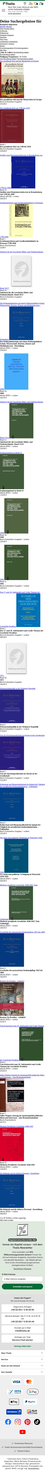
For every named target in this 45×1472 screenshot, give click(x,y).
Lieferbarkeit (4, 42)
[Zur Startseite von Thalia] (14, 3)
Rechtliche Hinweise (22, 1269)
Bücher (3, 27)
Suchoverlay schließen (22, 9)
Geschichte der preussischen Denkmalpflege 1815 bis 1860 (22, 932)
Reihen (2, 46)
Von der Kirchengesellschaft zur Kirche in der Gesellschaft (22, 735)
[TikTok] (37, 1422)
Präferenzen (4, 33)
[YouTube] (23, 1432)
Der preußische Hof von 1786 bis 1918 (15, 108)
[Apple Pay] (14, 1402)
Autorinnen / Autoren (7, 44)
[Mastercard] (28, 1382)
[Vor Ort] (25, 3)
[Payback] (14, 1412)
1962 (2, 579)
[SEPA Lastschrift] (14, 1392)
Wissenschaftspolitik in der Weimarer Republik (17, 689)
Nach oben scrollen (6, 1220)
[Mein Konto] (30, 3)
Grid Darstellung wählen (8, 59)
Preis (2, 40)
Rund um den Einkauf (10, 1365)
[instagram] (18, 1422)
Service (4, 1359)
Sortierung (3, 31)
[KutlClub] (32, 1412)
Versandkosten (33, 1468)
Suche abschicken (14, 14)
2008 (2, 389)
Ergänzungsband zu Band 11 (11, 453)
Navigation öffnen (3, 10)
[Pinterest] (27, 1422)
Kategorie (3, 35)
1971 (2, 676)
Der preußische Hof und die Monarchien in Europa (19, 61)
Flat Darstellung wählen (25, 59)
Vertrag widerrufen (22, 1346)
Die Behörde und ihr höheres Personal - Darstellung (19, 1173)
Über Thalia (6, 1353)
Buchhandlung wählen (21, 52)
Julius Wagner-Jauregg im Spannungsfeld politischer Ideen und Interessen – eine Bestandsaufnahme (22, 1076)
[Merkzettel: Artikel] (35, 3)
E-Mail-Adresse (8, 1274)
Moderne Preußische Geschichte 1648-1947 (16, 1126)
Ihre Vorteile (6, 1372)
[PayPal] (30, 1402)
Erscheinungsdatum (7, 48)
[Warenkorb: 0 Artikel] (40, 3)
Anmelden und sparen (22, 1286)
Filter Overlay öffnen (7, 29)
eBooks (9, 27)
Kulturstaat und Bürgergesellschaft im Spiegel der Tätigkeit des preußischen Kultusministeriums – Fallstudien (22, 785)
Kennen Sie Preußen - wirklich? (12, 981)
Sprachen (3, 37)
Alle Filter (3, 50)
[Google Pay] (33, 1392)
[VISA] (16, 1382)
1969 (2, 533)
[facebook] (8, 1422)
